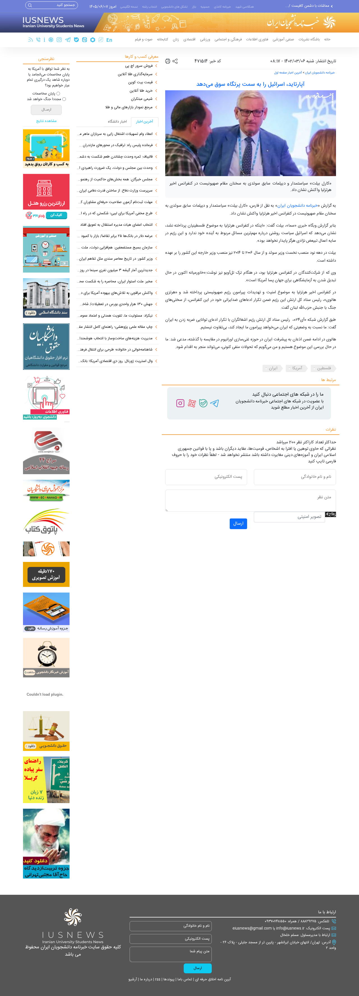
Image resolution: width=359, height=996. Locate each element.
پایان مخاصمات (44, 94)
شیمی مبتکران (142, 99)
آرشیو (132, 979)
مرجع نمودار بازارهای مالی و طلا (129, 107)
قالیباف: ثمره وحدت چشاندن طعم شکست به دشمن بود (114, 157)
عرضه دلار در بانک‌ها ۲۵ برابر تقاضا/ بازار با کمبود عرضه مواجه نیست (114, 236)
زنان (176, 39)
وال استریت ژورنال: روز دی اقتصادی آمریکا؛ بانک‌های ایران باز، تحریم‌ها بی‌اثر (114, 361)
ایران (273, 368)
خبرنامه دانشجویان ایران (320, 72)
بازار (194, 6)
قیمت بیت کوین (140, 83)
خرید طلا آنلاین (141, 91)
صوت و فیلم (144, 39)
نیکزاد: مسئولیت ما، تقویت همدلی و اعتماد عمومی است (114, 316)
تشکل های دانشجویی (174, 6)
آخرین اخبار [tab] (144, 122)
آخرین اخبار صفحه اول (288, 72)
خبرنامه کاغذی (222, 6)
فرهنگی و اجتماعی (228, 39)
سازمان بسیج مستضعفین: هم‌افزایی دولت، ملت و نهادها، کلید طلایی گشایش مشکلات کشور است (114, 248)
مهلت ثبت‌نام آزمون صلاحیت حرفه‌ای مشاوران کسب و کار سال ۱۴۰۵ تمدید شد (114, 202)
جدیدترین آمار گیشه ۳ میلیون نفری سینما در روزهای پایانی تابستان (114, 270)
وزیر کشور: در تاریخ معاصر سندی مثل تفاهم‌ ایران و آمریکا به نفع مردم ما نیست (114, 259)
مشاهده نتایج (46, 121)
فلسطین (324, 368)
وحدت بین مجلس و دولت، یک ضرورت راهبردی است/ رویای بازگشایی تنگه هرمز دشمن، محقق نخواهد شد (114, 168)
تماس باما (184, 979)
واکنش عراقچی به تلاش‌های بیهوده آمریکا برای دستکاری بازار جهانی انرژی (114, 293)
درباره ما (145, 979)
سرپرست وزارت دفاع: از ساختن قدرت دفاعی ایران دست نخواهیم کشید (114, 191)
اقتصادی (189, 39)
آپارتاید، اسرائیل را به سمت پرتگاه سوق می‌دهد (250, 84)
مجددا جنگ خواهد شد (44, 99)
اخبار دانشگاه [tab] (117, 122)
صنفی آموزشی (283, 39)
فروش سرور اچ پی (139, 66)
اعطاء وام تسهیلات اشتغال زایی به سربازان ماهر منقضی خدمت (114, 134)
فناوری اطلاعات (257, 39)
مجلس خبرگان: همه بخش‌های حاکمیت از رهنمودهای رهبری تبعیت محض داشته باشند (114, 180)
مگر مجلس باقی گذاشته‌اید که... (305, 9)
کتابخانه (162, 39)
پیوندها (168, 979)
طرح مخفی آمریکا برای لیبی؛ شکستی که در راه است (114, 213)
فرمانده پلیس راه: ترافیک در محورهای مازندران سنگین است (114, 145)
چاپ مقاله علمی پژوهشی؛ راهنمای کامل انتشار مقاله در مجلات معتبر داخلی (114, 327)
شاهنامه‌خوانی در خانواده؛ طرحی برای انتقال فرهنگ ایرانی (114, 350)
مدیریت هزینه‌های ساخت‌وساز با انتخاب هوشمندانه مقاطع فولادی (114, 339)
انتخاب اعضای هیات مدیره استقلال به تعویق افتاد (116, 225)
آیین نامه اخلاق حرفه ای (212, 979)
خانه (327, 39)
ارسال (238, 523)
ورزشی (205, 39)
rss (157, 979)
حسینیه (205, 6)
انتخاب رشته (149, 6)
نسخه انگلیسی (129, 6)
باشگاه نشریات (309, 39)
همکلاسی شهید (244, 6)
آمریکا (297, 368)
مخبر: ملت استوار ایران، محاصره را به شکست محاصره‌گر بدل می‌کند (114, 282)
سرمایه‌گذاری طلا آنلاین (135, 74)
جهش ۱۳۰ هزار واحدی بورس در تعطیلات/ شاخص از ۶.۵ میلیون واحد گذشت (114, 304)
